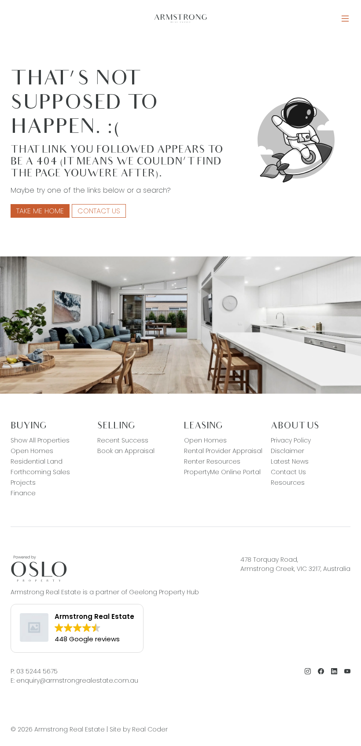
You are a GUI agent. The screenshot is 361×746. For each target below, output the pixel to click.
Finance (23, 493)
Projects (23, 482)
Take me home (40, 211)
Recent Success (122, 440)
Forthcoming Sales (40, 472)
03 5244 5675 (37, 671)
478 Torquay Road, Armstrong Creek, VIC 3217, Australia (295, 564)
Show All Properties (40, 440)
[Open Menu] (345, 18)
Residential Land (37, 461)
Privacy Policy (291, 440)
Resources (288, 482)
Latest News (290, 461)
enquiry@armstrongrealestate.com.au (77, 680)
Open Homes (32, 450)
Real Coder (150, 729)
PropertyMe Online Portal (222, 472)
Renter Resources (212, 461)
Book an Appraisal (126, 450)
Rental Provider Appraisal (223, 450)
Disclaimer (287, 450)
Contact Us (98, 211)
